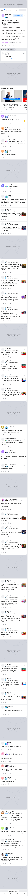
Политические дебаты (15, 813)
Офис (10, 829)
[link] (11, 101)
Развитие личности (14, 117)
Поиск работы (13, 428)
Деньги (11, 466)
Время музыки (13, 186)
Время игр (11, 766)
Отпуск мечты (13, 152)
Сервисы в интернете (15, 754)
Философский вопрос (15, 744)
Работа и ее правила (10, 17)
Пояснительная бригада (14, 129)
